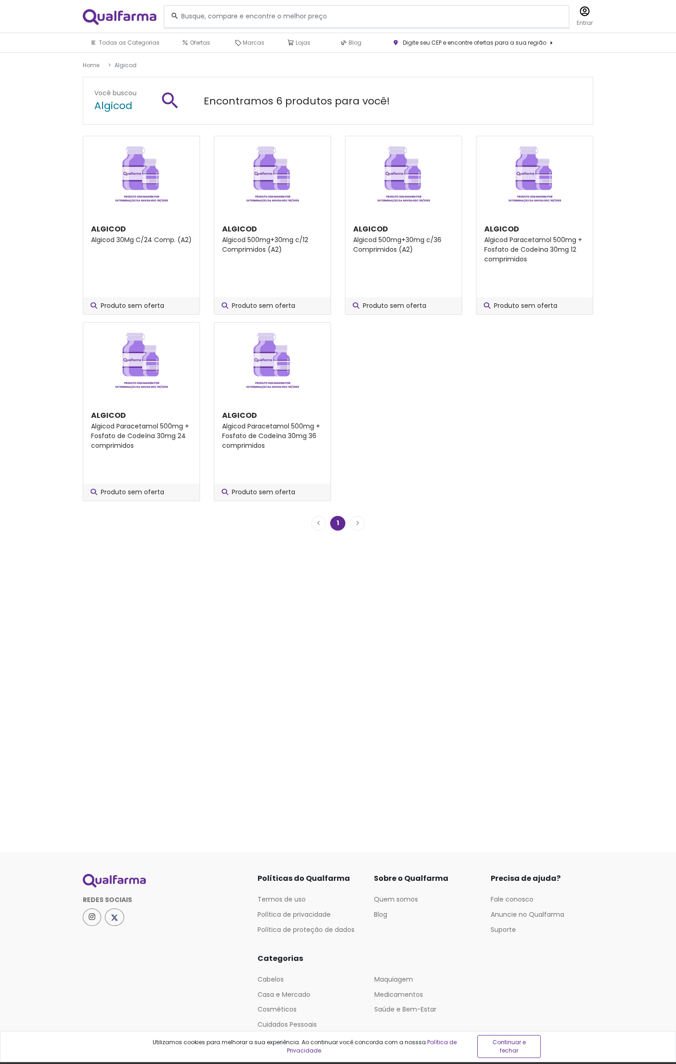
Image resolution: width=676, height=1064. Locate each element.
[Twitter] (114, 917)
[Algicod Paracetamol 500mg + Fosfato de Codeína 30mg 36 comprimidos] (272, 360)
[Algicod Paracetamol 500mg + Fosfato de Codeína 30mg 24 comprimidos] (141, 360)
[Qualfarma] (119, 17)
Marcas (252, 42)
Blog (354, 42)
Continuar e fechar (509, 1046)
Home (91, 65)
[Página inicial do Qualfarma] (163, 881)
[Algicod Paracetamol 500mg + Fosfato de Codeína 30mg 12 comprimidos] (534, 174)
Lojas (302, 42)
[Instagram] (92, 917)
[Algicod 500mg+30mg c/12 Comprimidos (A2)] (272, 174)
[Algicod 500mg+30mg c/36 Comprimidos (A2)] (403, 174)
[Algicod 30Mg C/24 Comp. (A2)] (141, 174)
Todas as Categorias (128, 42)
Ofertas (199, 42)
